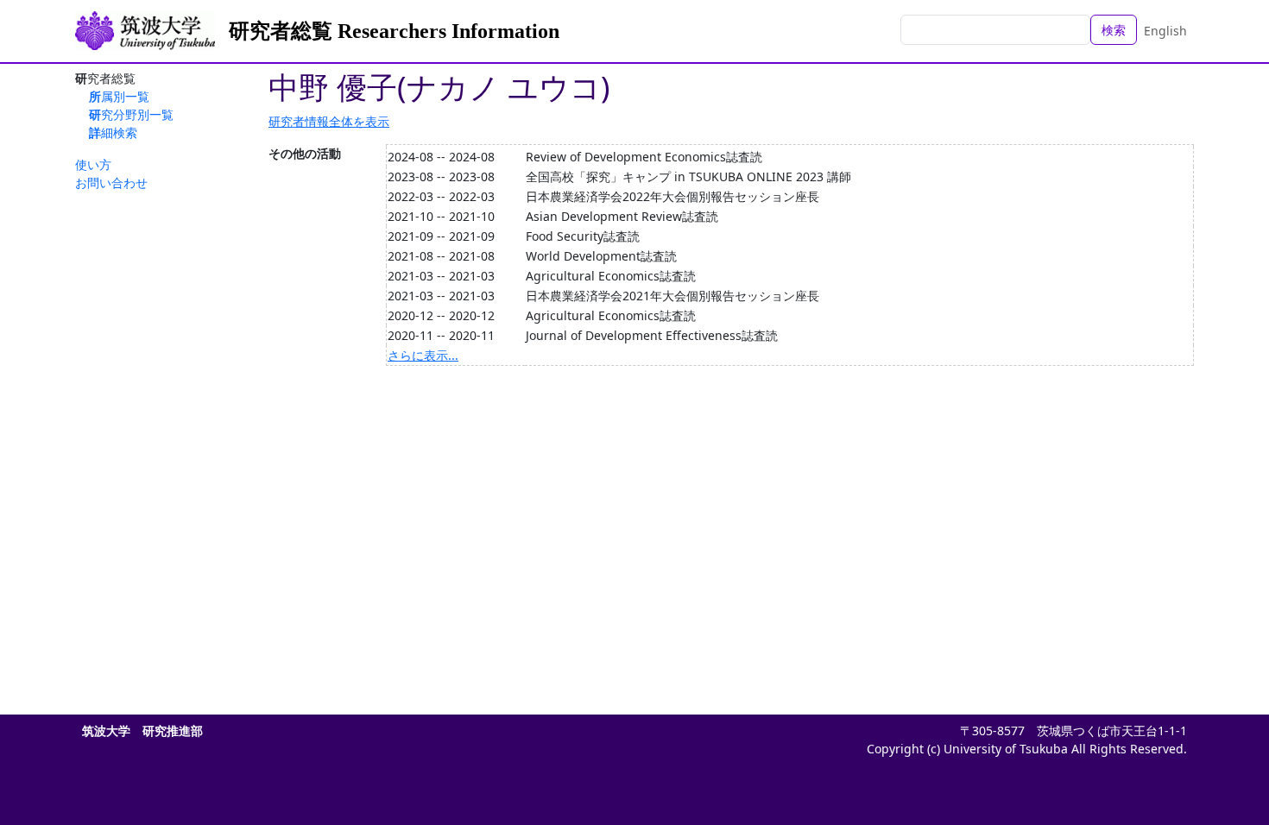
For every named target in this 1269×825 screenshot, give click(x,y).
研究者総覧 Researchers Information (394, 31)
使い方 (93, 164)
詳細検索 (113, 132)
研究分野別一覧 (131, 114)
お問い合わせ (111, 182)
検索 (1114, 30)
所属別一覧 (119, 96)
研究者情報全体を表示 (328, 121)
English (1165, 30)
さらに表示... (423, 355)
